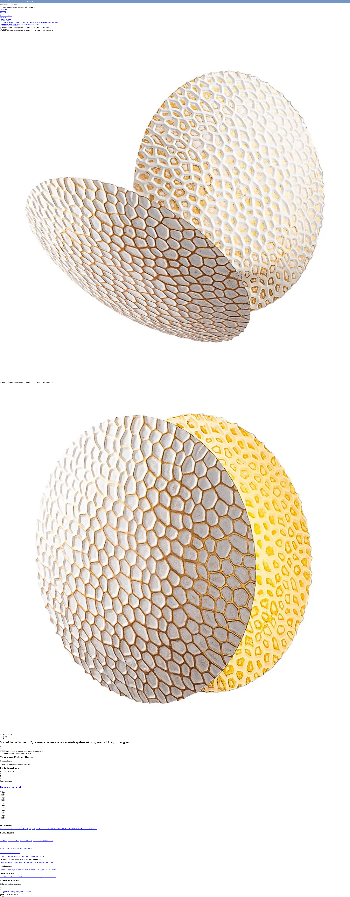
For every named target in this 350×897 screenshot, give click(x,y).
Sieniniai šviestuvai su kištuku (67, 829)
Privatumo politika (10, 891)
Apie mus (8, 877)
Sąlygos (2, 891)
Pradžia (2, 24)
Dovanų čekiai (25, 877)
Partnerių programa (42, 877)
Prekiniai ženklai (16, 877)
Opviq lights (33, 829)
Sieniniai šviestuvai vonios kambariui (86, 829)
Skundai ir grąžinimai (30, 869)
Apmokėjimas (40, 869)
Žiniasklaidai (33, 877)
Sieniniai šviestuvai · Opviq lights (20, 829)
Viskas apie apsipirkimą (7, 869)
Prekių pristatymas (19, 869)
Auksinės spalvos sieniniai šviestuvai (48, 829)
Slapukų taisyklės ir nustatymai (24, 891)
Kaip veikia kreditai (50, 869)
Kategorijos (7, 24)
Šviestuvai (14, 24)
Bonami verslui (52, 877)
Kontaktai (3, 877)
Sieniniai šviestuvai (33, 24)
